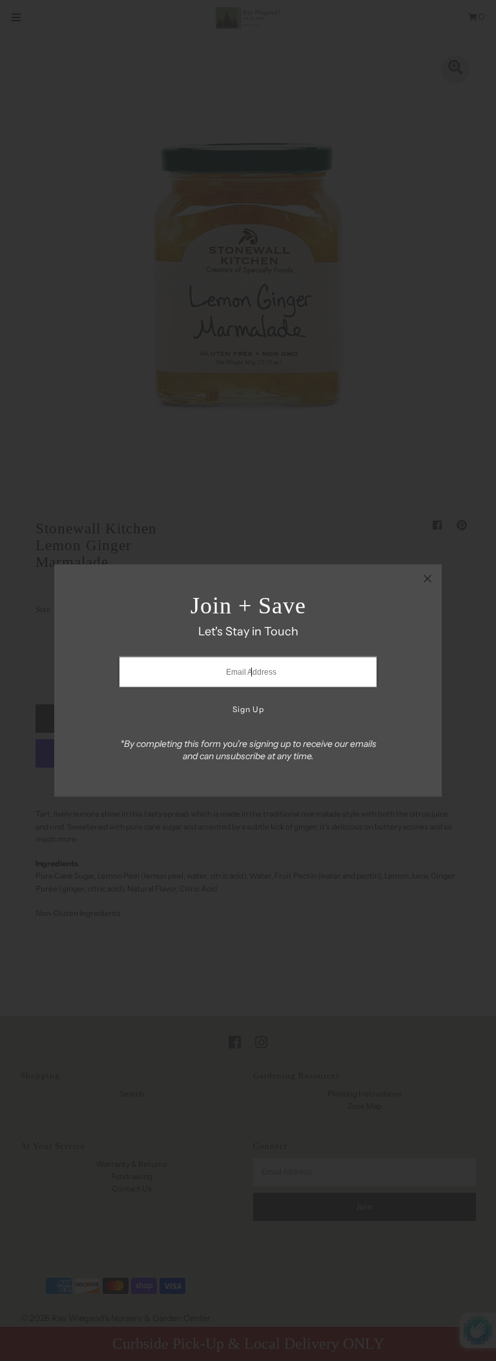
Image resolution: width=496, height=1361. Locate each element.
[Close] (427, 578)
